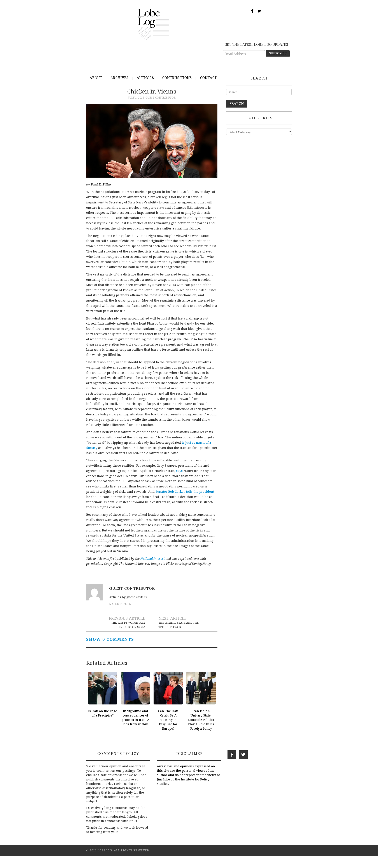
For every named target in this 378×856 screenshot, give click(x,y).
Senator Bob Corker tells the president (185, 491)
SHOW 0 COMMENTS (110, 639)
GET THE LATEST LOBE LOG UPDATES (256, 44)
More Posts (120, 603)
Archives (119, 78)
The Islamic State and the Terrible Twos (178, 625)
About (96, 78)
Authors (145, 78)
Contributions (177, 78)
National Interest (152, 558)
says (179, 471)
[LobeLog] (153, 24)
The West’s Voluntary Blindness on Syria (128, 625)
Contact (208, 78)
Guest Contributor (160, 97)
